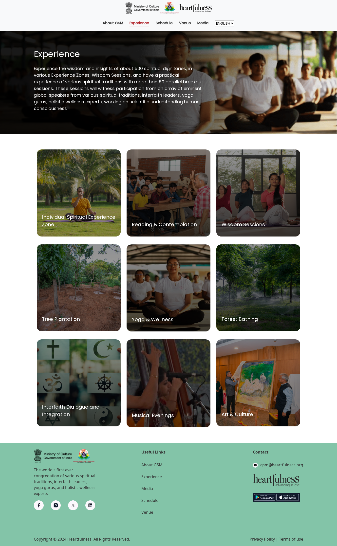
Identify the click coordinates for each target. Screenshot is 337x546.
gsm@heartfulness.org (281, 465)
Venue (185, 22)
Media (202, 22)
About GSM (113, 22)
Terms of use (291, 539)
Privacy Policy (262, 539)
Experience (139, 22)
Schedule (164, 22)
